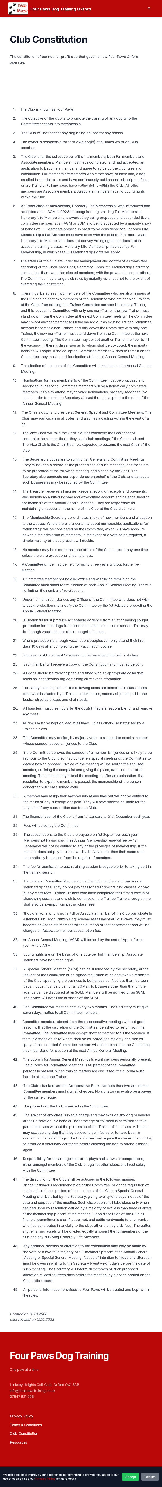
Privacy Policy (21, 1416)
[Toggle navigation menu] (149, 8)
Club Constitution (24, 1433)
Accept (130, 1477)
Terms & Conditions (26, 1425)
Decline (150, 1477)
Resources (18, 1442)
